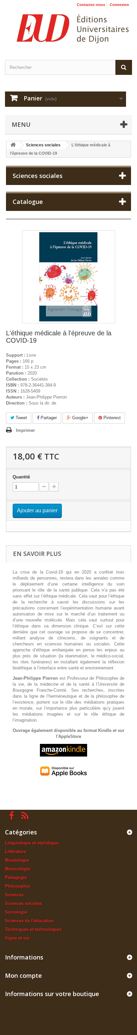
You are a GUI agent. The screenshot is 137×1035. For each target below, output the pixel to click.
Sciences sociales (23, 903)
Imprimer (25, 430)
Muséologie (17, 860)
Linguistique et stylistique (32, 842)
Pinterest (111, 417)
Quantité (21, 476)
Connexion (119, 5)
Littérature (15, 851)
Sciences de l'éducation (29, 920)
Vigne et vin (17, 938)
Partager (48, 417)
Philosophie (17, 886)
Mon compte (23, 975)
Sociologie (16, 912)
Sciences (14, 894)
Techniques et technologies (33, 929)
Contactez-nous (91, 5)
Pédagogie (16, 877)
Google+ (79, 417)
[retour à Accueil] (13, 145)
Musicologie (17, 868)
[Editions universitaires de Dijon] (72, 28)
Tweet (20, 417)
